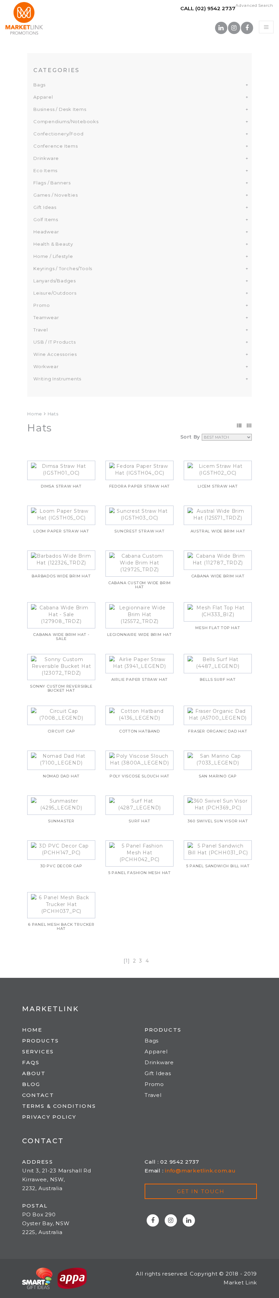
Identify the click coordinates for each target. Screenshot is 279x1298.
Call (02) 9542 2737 (207, 8)
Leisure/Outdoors (55, 293)
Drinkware (46, 158)
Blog (31, 1084)
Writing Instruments (57, 378)
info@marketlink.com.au (200, 1170)
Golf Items (45, 219)
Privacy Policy (49, 1117)
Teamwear (46, 317)
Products (40, 1040)
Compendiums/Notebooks (66, 121)
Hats (53, 413)
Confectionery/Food (58, 133)
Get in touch (201, 1191)
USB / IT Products (54, 342)
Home (34, 413)
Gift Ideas (44, 207)
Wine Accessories (55, 354)
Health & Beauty (53, 244)
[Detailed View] (239, 426)
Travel (40, 329)
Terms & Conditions (59, 1106)
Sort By (190, 437)
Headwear (46, 231)
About (34, 1073)
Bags (39, 84)
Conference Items (55, 146)
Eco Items (45, 170)
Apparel (43, 97)
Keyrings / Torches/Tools (62, 268)
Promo (41, 305)
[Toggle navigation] (266, 27)
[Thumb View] (249, 426)
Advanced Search (254, 5)
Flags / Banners (52, 182)
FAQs (30, 1062)
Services (38, 1051)
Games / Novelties (55, 195)
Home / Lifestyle (53, 256)
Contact (38, 1095)
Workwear (46, 366)
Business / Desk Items (59, 109)
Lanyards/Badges (54, 280)
